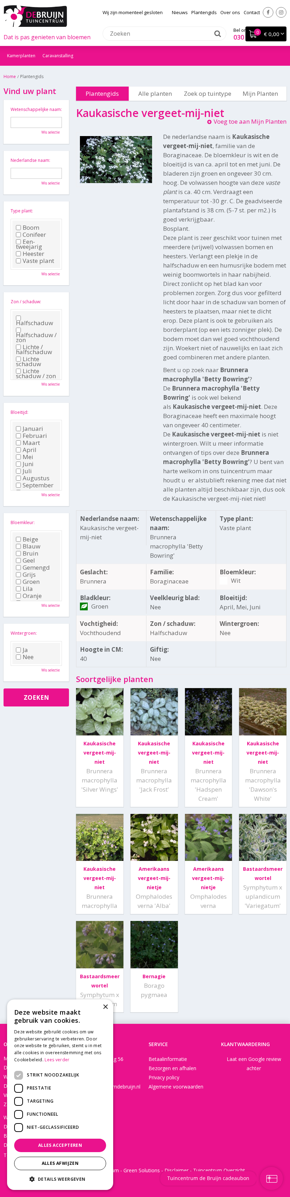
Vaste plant (38, 260)
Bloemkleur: (23, 523)
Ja (25, 649)
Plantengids (102, 93)
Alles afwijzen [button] (60, 1163)
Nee (28, 657)
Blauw (31, 546)
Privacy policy (164, 1077)
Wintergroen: (24, 633)
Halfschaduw (34, 322)
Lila (28, 588)
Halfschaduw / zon (36, 336)
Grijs (29, 574)
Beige (30, 539)
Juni (28, 464)
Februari (35, 435)
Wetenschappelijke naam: (36, 109)
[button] (60, 1179)
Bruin (30, 553)
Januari (33, 428)
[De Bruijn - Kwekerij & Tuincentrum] (35, 16)
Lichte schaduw (28, 361)
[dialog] (60, 1094)
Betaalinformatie (168, 1059)
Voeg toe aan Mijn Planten (250, 121)
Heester (33, 253)
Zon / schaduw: (26, 302)
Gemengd (36, 567)
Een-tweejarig (29, 244)
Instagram (281, 12)
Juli (27, 471)
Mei (28, 456)
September (38, 485)
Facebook (268, 12)
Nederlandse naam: (30, 160)
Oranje (32, 595)
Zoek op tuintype (207, 93)
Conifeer (34, 234)
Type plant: (22, 211)
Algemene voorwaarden (176, 1086)
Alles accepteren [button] (60, 1145)
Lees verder (57, 1060)
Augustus (36, 478)
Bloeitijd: (19, 412)
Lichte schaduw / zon (36, 374)
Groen (31, 581)
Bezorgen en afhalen (172, 1068)
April (29, 449)
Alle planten (155, 93)
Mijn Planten (260, 93)
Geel (29, 560)
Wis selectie (50, 132)
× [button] (105, 1007)
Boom (31, 227)
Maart (31, 442)
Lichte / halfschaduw (34, 349)
